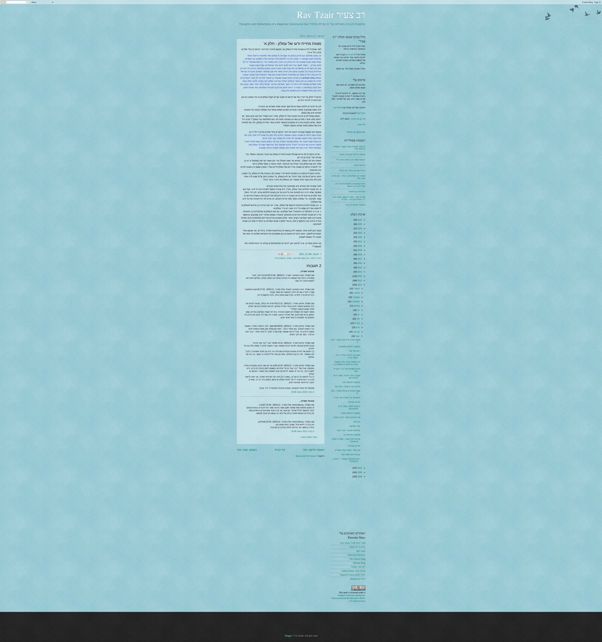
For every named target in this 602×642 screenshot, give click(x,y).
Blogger (288, 636)
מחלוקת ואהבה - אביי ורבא (348, 430)
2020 (359, 246)
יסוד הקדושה (354, 426)
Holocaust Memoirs (356, 555)
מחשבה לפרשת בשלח (350, 413)
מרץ (357, 327)
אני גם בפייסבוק (358, 119)
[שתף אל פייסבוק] (282, 254)
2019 (359, 250)
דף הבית (280, 449)
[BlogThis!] (288, 254)
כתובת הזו (350, 54)
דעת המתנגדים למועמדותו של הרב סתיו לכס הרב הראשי (350, 185)
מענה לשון (360, 551)
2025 (359, 224)
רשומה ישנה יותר (247, 449)
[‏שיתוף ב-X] (285, 254)
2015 (359, 267)
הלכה (313, 258)
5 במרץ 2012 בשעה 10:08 (302, 392)
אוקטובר (356, 297)
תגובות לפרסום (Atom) (306, 456)
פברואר (356, 332)
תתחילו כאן (339, 107)
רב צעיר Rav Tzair (331, 14)
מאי (358, 319)
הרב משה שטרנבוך (301, 258)
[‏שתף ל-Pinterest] (279, 254)
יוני (358, 314)
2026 (359, 220)
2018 (359, 254)
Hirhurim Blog (359, 563)
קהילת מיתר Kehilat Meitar (353, 571)
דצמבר (356, 288)
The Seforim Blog (357, 559)
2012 (359, 280)
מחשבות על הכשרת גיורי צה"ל (347, 397)
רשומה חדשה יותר (314, 449)
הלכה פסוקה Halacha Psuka (352, 575)
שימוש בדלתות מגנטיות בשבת (352, 154)
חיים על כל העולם (357, 547)
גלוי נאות (361, 124)
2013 (359, 276)
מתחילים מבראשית (357, 191)
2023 (359, 233)
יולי (358, 310)
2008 (359, 476)
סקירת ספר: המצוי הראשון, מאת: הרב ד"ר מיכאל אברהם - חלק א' (349, 198)
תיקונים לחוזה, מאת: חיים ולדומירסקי (349, 407)
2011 (359, 285)
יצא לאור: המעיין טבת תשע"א (347, 450)
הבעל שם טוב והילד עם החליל (352, 170)
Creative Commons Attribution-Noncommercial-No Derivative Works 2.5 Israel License (348, 598)
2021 (359, 241)
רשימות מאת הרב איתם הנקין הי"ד (350, 160)
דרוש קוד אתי (354, 351)
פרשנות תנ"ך (279, 258)
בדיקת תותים (359, 165)
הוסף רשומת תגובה (309, 437)
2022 (359, 237)
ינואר (357, 336)
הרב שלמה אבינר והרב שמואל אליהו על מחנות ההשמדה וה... (346, 363)
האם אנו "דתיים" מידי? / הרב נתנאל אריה (347, 356)
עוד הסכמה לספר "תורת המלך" (346, 417)
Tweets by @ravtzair (356, 132)
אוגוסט (356, 306)
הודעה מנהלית (354, 402)
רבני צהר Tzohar (358, 567)
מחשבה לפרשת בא (351, 435)
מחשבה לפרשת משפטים (349, 346)
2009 (359, 472)
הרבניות (357, 422)
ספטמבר (355, 301)
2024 (359, 228)
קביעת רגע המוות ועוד (350, 454)
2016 (359, 263)
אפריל (357, 323)
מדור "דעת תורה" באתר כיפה (352, 543)
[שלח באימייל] (291, 254)
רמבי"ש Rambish (357, 579)
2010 (359, 468)
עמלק (289, 258)
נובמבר (356, 293)
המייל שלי (360, 113)
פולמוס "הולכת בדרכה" (355, 205)
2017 (359, 259)
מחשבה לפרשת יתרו (351, 382)
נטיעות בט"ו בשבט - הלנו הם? (347, 386)
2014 (359, 272)
